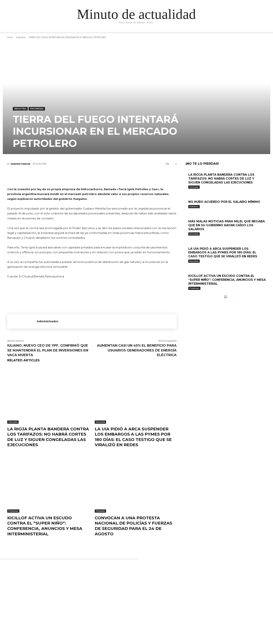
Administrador (20, 164)
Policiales (100, 511)
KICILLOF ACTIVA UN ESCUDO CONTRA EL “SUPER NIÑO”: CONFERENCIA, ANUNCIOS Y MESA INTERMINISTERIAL (44, 525)
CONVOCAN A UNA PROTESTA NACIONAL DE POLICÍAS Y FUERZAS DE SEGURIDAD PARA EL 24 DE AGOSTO (133, 525)
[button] (231, 33)
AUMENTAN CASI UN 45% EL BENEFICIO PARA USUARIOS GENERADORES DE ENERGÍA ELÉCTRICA (137, 350)
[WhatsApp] (102, 176)
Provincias (36, 108)
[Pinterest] (91, 176)
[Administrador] (22, 321)
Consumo (12, 422)
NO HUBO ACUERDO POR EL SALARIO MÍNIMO (224, 202)
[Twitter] (80, 176)
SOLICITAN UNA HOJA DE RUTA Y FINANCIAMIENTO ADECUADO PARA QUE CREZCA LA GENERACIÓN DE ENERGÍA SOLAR (137, 618)
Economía (100, 422)
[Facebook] (69, 176)
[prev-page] (187, 293)
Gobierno (194, 206)
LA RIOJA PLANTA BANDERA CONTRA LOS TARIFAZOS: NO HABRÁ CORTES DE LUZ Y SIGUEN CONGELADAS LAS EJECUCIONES (48, 436)
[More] (114, 176)
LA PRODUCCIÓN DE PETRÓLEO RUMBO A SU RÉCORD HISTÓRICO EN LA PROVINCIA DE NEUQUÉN (134, 580)
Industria (20, 108)
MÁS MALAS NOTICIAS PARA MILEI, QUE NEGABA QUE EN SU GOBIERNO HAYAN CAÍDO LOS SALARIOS (226, 225)
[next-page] (189, 293)
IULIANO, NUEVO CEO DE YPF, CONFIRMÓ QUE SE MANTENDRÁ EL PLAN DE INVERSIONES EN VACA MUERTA (47, 350)
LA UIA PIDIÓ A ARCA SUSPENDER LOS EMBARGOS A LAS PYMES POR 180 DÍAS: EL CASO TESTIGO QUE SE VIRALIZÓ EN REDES (133, 436)
